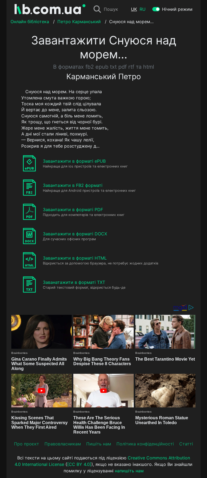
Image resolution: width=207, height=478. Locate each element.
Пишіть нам (98, 443)
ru (143, 9)
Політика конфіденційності (145, 443)
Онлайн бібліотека (30, 21)
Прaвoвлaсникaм (62, 443)
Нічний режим (177, 9)
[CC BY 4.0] (79, 464)
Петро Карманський (79, 21)
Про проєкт (26, 443)
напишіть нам (129, 470)
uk (134, 9)
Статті (186, 443)
